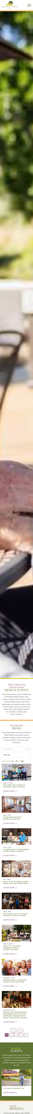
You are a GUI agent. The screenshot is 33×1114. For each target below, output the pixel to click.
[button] (29, 5)
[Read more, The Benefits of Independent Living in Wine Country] (10, 855)
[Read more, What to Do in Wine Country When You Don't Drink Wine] (10, 888)
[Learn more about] (10, 1093)
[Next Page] (20, 1030)
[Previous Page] (13, 1030)
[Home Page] (10, 5)
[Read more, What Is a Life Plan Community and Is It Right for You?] (10, 954)
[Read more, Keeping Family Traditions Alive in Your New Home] (10, 986)
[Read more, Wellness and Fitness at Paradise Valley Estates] (10, 791)
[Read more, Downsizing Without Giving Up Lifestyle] (10, 823)
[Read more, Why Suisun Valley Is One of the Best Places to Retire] (10, 920)
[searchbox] (14, 749)
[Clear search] (28, 749)
